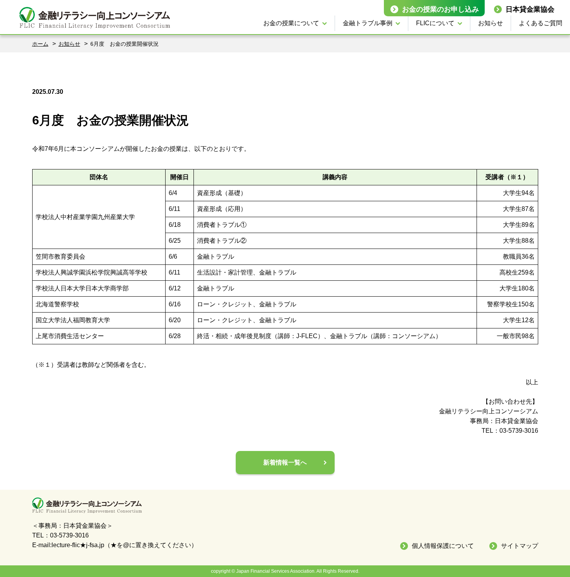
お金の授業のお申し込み (440, 9)
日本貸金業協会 (530, 9)
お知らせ (490, 23)
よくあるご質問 (540, 23)
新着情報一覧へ (285, 462)
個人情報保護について (443, 545)
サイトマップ (519, 545)
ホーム (40, 44)
